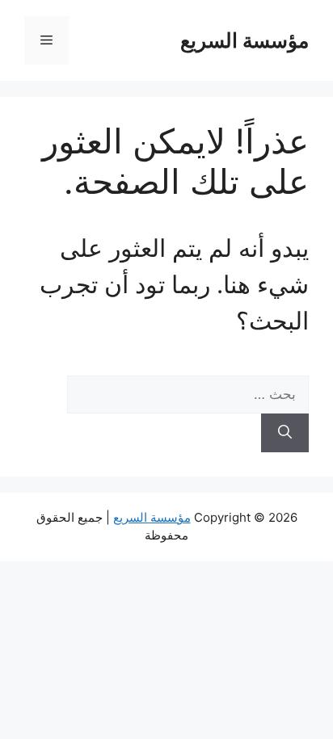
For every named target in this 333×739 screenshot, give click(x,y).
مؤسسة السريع (244, 40)
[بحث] (285, 433)
